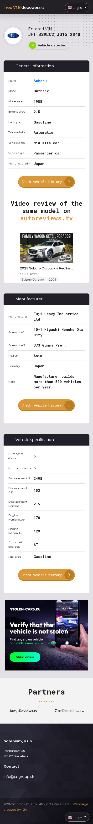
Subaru (40, 80)
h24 (24, 809)
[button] (77, 7)
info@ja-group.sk (19, 776)
